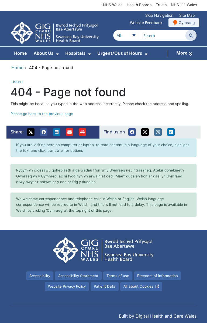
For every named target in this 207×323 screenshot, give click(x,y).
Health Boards (139, 4)
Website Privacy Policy (67, 286)
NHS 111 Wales (184, 4)
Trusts (161, 4)
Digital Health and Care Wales (166, 316)
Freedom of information (157, 276)
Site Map (187, 15)
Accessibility (39, 276)
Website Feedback (146, 22)
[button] (30, 132)
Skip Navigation (159, 15)
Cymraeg (187, 22)
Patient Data (104, 286)
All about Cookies (138, 286)
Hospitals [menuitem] (75, 53)
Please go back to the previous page (42, 114)
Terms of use (117, 276)
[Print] (82, 132)
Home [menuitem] (20, 53)
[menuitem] (57, 54)
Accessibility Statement (78, 276)
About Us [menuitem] (43, 53)
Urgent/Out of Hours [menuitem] (119, 53)
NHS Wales (112, 4)
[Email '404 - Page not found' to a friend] (69, 132)
